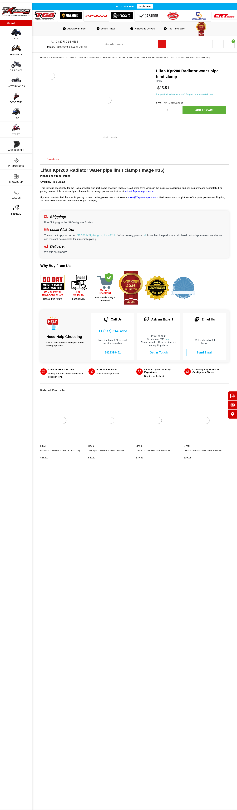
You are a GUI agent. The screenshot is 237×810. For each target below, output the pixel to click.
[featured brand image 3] (96, 16)
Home (43, 58)
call (144, 235)
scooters (16, 102)
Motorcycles (16, 86)
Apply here (145, 6)
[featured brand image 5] (147, 16)
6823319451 (113, 352)
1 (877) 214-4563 (67, 41)
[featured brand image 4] (122, 15)
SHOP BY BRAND (57, 58)
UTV (16, 118)
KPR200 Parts (109, 58)
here (167, 339)
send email (204, 352)
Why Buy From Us (55, 266)
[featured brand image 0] (45, 16)
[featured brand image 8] (224, 15)
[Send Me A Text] (232, 395)
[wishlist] (219, 44)
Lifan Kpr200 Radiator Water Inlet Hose (153, 450)
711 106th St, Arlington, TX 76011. (96, 235)
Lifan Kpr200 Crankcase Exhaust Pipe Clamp (203, 450)
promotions (16, 166)
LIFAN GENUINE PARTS (88, 58)
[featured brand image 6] (173, 16)
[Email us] (232, 405)
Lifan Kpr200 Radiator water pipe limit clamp (190, 58)
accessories (16, 150)
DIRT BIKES (16, 70)
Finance (16, 213)
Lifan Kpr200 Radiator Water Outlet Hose (106, 450)
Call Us (16, 198)
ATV (16, 38)
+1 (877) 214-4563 (112, 331)
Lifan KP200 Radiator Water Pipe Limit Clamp (60, 450)
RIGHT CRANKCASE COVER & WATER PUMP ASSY (142, 58)
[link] (63, 420)
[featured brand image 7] (199, 16)
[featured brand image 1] (71, 15)
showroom (16, 182)
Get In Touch (159, 352)
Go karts (16, 54)
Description (53, 159)
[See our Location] (232, 414)
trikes (16, 134)
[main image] (108, 100)
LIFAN (71, 58)
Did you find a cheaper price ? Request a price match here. (185, 94)
